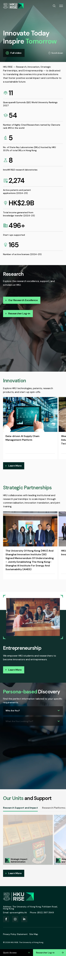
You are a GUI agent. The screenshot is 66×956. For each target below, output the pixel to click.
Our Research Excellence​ (23, 300)
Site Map (33, 934)
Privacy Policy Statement (15, 934)
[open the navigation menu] (61, 6)
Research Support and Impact (20, 807)
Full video (15, 53)
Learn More (15, 465)
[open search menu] (54, 5)
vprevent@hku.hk (18, 912)
